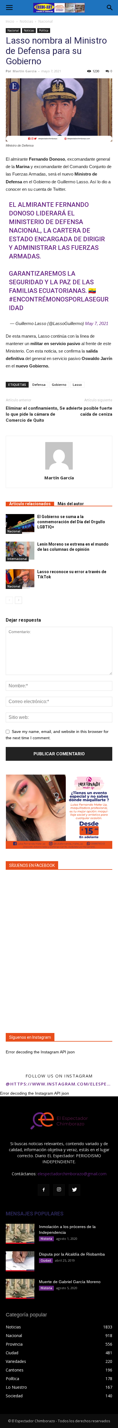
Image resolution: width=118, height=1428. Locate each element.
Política (43, 30)
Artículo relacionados (30, 504)
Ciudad (46, 1260)
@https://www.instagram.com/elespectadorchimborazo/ (59, 1084)
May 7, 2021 (96, 323)
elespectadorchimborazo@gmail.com (72, 1173)
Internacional (17, 559)
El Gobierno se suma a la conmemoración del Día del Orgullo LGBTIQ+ (71, 521)
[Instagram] (59, 1190)
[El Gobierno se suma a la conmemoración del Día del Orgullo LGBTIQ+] (20, 524)
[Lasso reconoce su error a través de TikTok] (20, 579)
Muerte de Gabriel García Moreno (70, 1281)
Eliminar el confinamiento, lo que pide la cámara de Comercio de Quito (32, 414)
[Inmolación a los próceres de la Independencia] (20, 1234)
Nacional (45, 21)
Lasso (77, 384)
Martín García (25, 71)
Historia (46, 1239)
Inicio (10, 21)
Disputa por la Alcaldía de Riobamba (72, 1254)
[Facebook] (43, 1190)
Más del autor (71, 504)
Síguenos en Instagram (30, 1037)
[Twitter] (74, 1190)
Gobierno (59, 384)
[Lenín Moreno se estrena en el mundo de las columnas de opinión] (20, 551)
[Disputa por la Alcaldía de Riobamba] (20, 1261)
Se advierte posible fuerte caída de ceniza (86, 411)
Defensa (39, 384)
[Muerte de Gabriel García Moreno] (20, 1289)
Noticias (26, 21)
